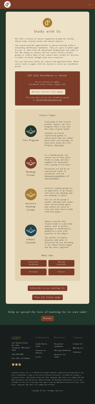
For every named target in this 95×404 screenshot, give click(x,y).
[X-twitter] (19, 364)
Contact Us (77, 344)
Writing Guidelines (62, 350)
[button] (89, 4)
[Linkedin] (16, 364)
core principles (52, 179)
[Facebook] (13, 364)
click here (59, 145)
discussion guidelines (55, 176)
